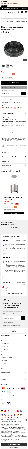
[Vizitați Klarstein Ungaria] (8, 415)
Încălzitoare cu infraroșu (6, 352)
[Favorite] (22, 12)
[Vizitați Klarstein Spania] (18, 411)
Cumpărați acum (4, 5)
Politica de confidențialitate (8, 322)
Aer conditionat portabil (6, 340)
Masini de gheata (5, 354)
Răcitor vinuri (4, 338)
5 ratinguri (11, 32)
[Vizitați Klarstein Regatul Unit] (21, 411)
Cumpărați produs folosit (8, 90)
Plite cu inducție (4, 366)
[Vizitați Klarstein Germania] (2, 411)
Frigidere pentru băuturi (6, 357)
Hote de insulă (4, 346)
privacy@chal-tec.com (16, 325)
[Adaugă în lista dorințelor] (26, 27)
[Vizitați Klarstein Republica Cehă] (5, 415)
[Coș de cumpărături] (26, 12)
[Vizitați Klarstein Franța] (11, 411)
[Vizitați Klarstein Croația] (15, 415)
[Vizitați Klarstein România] (18, 415)
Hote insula (3, 363)
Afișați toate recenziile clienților (15, 293)
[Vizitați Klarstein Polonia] (11, 415)
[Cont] (18, 12)
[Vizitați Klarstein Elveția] (8, 411)
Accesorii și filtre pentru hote (21, 21)
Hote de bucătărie (10, 21)
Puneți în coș (15, 82)
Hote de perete (4, 349)
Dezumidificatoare (5, 343)
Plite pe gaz (3, 368)
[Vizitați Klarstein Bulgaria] (21, 415)
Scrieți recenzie (14, 227)
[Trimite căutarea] (2, 17)
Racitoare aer (4, 360)
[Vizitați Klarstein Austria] (5, 411)
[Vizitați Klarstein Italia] (15, 411)
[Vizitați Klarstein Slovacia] (2, 415)
